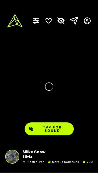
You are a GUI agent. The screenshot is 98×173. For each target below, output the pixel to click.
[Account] (85, 21)
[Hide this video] (61, 20)
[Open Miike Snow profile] (12, 157)
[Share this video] (73, 21)
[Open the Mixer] (36, 20)
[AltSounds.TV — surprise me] (15, 20)
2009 (91, 162)
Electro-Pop (35, 162)
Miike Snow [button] (33, 152)
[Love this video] (48, 20)
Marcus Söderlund (65, 162)
